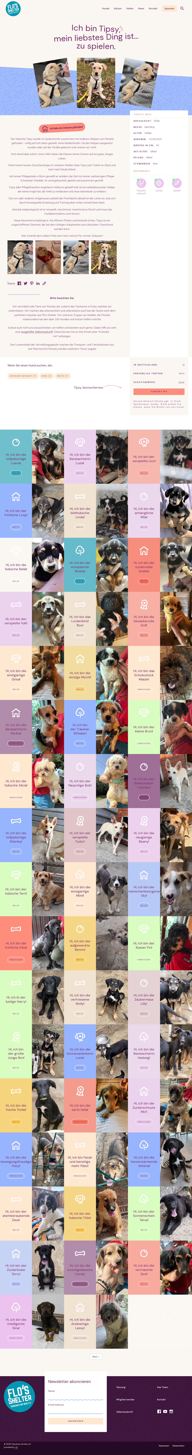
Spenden (169, 8)
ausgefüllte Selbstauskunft (37, 331)
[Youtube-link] (165, 1411)
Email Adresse (56, 1404)
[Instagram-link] (171, 1411)
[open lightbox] (20, 257)
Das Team (162, 1387)
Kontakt (153, 8)
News (141, 8)
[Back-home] (19, 1388)
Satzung (121, 1387)
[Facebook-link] (159, 1411)
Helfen (130, 8)
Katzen (118, 8)
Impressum (164, 1446)
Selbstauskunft (124, 1411)
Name (51, 1390)
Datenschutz (178, 1446)
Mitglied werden (125, 1399)
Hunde (105, 8)
